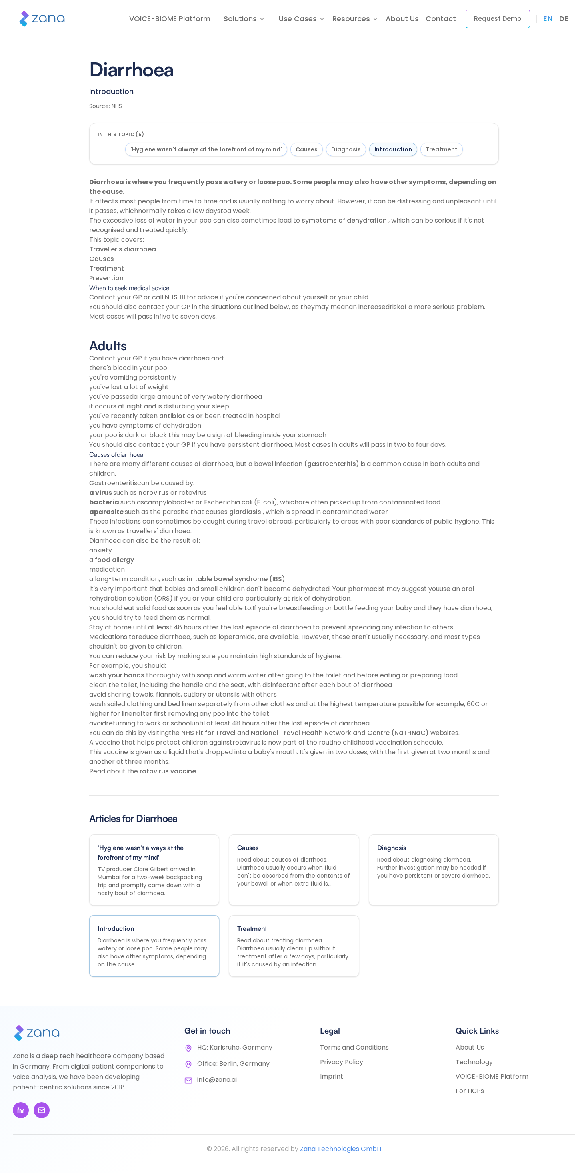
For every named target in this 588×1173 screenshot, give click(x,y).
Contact (441, 19)
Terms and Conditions (354, 1047)
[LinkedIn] (21, 1110)
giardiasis (246, 511)
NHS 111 (176, 297)
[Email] (42, 1110)
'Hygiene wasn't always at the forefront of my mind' (206, 149)
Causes (307, 149)
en (548, 19)
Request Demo (498, 18)
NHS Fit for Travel (209, 732)
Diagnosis (346, 149)
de (564, 19)
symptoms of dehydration (345, 220)
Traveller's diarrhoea (122, 249)
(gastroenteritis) (332, 463)
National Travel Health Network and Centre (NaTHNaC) (340, 732)
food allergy (114, 559)
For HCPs (470, 1090)
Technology (474, 1062)
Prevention (106, 278)
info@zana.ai (217, 1079)
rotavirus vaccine (169, 771)
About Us (402, 19)
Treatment (442, 149)
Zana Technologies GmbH (340, 1148)
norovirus (154, 492)
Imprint (331, 1076)
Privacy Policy (341, 1062)
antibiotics (177, 415)
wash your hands (117, 675)
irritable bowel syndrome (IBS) (236, 579)
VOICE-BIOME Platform (169, 19)
